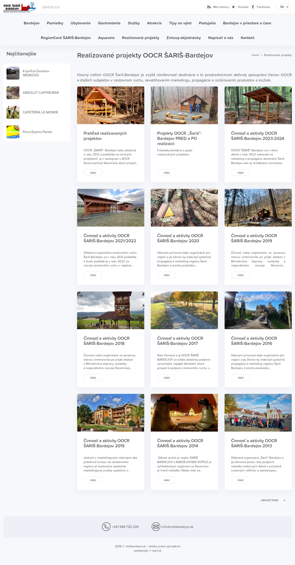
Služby (134, 23)
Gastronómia (109, 23)
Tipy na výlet (180, 23)
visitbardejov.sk (135, 546)
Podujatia (207, 23)
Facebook (263, 7)
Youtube (243, 7)
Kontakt (247, 38)
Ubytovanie (81, 23)
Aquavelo (106, 38)
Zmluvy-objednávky (184, 38)
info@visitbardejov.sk (177, 526)
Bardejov (32, 23)
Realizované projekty (140, 38)
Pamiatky (55, 23)
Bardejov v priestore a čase (247, 23)
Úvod (255, 55)
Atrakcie (154, 23)
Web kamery (220, 7)
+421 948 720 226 (125, 526)
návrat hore (269, 499)
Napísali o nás (220, 38)
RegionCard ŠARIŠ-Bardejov (66, 38)
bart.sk (156, 550)
